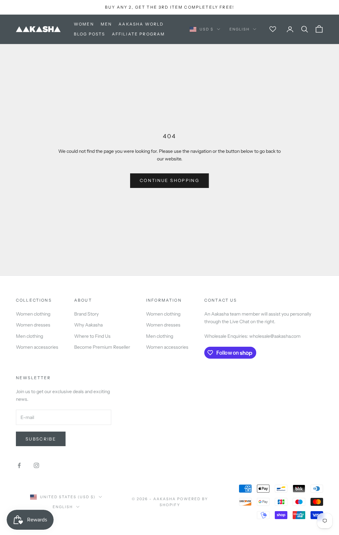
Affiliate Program (138, 33)
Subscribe (40, 439)
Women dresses (33, 325)
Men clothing (29, 336)
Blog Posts (89, 33)
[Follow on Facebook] (19, 465)
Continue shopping (169, 180)
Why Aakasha (88, 325)
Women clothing (33, 314)
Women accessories (37, 347)
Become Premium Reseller (102, 347)
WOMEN (84, 24)
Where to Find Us (92, 336)
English (239, 29)
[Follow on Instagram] (36, 465)
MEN (106, 24)
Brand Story (86, 314)
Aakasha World (141, 24)
